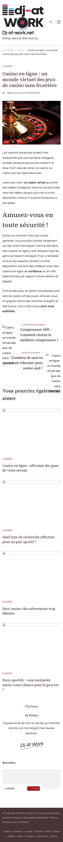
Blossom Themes (48, 818)
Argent (6, 832)
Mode (20, 836)
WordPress (22, 822)
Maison (11, 836)
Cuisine (28, 832)
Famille (38, 832)
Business (17, 832)
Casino (7, 66)
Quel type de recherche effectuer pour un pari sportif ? (28, 539)
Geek (47, 832)
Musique (30, 836)
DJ (3, 92)
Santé (54, 836)
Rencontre (42, 836)
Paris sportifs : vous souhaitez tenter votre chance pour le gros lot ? (30, 685)
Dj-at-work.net (18, 32)
